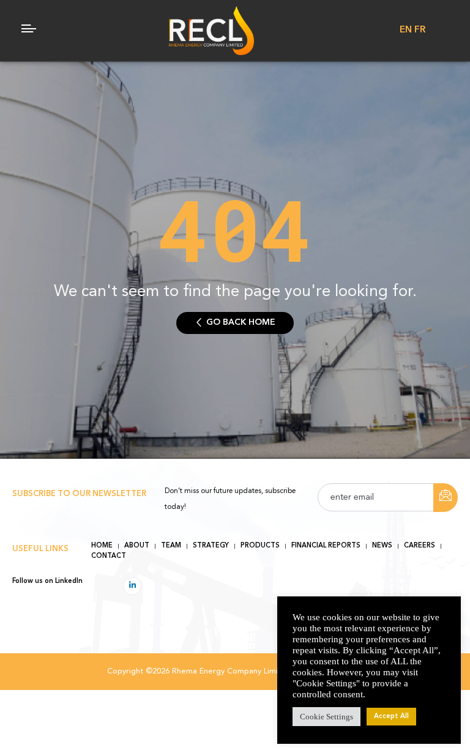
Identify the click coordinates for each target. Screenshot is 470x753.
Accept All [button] (391, 716)
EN (406, 30)
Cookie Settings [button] (326, 716)
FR (419, 30)
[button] (235, 323)
